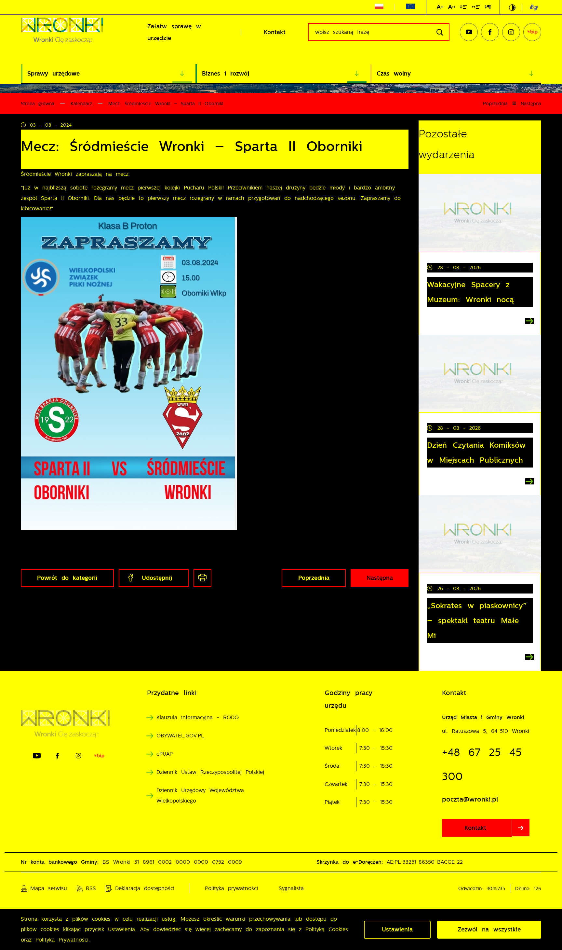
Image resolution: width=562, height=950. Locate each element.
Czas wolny (394, 73)
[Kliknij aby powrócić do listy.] (514, 103)
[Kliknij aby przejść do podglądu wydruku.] (202, 578)
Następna (531, 103)
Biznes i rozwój (225, 73)
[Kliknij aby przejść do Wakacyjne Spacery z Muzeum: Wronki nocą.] (480, 213)
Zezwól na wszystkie (489, 929)
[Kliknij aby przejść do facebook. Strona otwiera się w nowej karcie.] (490, 32)
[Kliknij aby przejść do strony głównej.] (73, 32)
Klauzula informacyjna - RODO (197, 717)
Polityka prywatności (231, 888)
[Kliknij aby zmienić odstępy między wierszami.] (464, 8)
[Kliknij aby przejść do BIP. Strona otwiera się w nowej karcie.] (532, 32)
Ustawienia (397, 929)
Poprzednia (495, 103)
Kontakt (275, 32)
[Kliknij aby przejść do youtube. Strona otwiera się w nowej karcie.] (469, 32)
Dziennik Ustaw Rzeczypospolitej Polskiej (210, 772)
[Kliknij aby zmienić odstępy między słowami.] (476, 8)
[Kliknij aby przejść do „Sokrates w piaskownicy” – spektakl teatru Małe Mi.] (480, 534)
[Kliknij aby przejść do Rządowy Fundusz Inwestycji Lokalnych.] (379, 7)
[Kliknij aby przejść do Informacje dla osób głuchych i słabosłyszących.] (530, 7)
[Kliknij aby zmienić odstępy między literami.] (452, 8)
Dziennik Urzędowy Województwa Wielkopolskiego (200, 795)
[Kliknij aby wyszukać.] (439, 32)
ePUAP (164, 754)
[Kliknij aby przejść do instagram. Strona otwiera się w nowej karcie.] (511, 32)
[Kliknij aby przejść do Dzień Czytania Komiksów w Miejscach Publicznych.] (480, 373)
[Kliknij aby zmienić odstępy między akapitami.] (487, 8)
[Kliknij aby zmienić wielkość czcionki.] (440, 8)
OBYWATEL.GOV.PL (180, 736)
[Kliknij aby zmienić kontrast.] (512, 7)
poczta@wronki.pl (470, 799)
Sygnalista (291, 888)
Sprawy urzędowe (53, 73)
